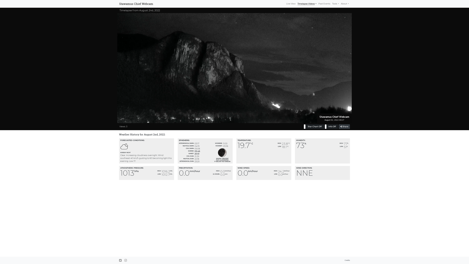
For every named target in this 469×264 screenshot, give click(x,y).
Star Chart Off (315, 126)
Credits (347, 260)
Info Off (332, 126)
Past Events (324, 4)
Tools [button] (334, 4)
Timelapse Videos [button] (306, 4)
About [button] (344, 4)
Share (345, 126)
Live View (291, 4)
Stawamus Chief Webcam (136, 4)
